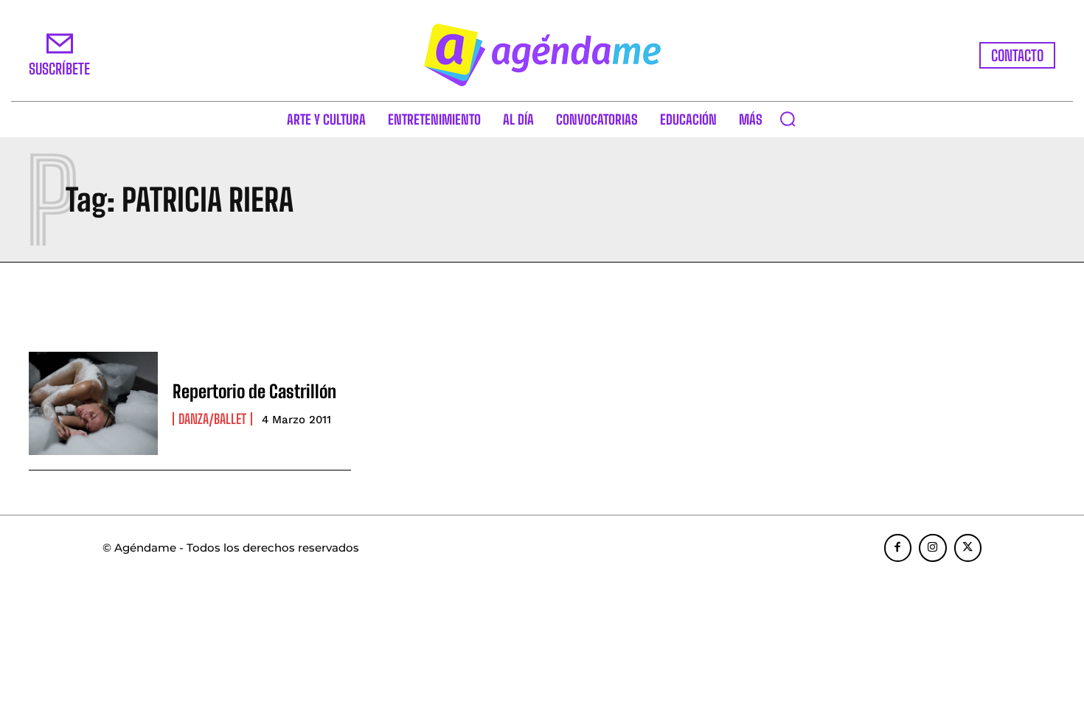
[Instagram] (933, 548)
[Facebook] (898, 548)
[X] (968, 548)
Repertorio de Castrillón (254, 391)
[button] (787, 118)
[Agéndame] (542, 55)
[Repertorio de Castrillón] (93, 403)
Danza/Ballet (212, 419)
